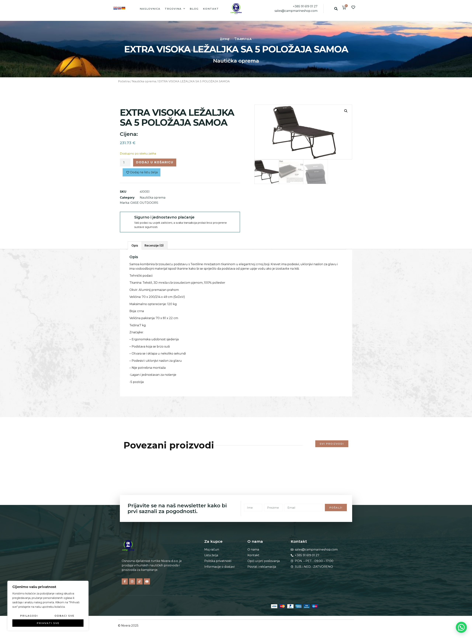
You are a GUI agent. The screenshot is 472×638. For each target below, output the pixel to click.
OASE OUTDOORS (144, 202)
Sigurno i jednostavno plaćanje (164, 217)
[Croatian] (115, 8)
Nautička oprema (236, 61)
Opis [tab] (134, 245)
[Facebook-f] (125, 581)
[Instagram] (132, 581)
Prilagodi (29, 615)
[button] (336, 9)
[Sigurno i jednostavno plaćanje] (127, 218)
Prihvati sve (48, 623)
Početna (124, 81)
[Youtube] (147, 581)
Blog (194, 8)
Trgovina (173, 8)
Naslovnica (150, 8)
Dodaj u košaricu (154, 162)
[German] (123, 8)
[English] (119, 8)
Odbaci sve (64, 615)
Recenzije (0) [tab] (154, 245)
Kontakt (211, 8)
